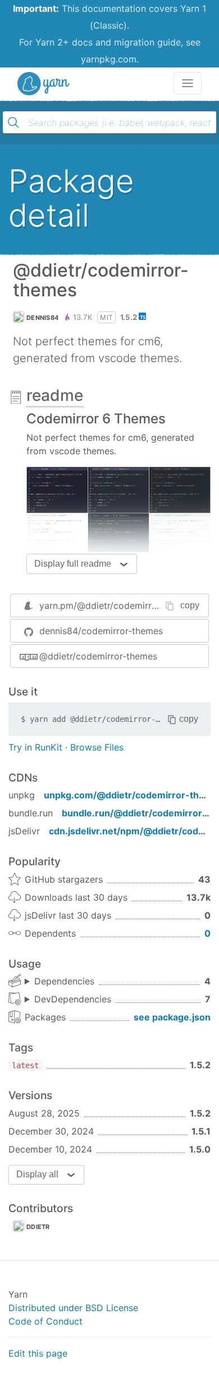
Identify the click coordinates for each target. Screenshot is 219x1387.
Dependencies (64, 981)
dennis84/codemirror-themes (101, 630)
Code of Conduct (45, 1321)
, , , (59, 981)
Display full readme (72, 563)
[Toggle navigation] (188, 83)
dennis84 (42, 318)
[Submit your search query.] (13, 123)
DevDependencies (72, 999)
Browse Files (97, 747)
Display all (37, 1174)
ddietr (38, 1227)
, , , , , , (68, 999)
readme (54, 395)
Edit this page (37, 1353)
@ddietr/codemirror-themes (98, 656)
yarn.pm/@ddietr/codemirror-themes (117, 605)
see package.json (172, 1017)
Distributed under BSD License (73, 1307)
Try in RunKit (35, 747)
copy (189, 605)
